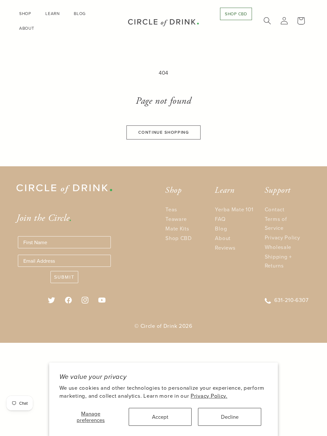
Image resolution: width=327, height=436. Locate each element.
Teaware (176, 218)
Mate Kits (177, 228)
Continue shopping (163, 132)
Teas (171, 209)
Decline (230, 416)
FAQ (220, 218)
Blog (221, 228)
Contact (275, 209)
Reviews (225, 247)
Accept (160, 416)
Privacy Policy (282, 237)
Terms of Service (276, 223)
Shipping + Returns (278, 261)
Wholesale (278, 247)
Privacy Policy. (209, 395)
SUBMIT (64, 277)
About (223, 238)
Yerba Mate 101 (234, 209)
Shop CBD (178, 238)
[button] (28, 13)
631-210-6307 (291, 300)
